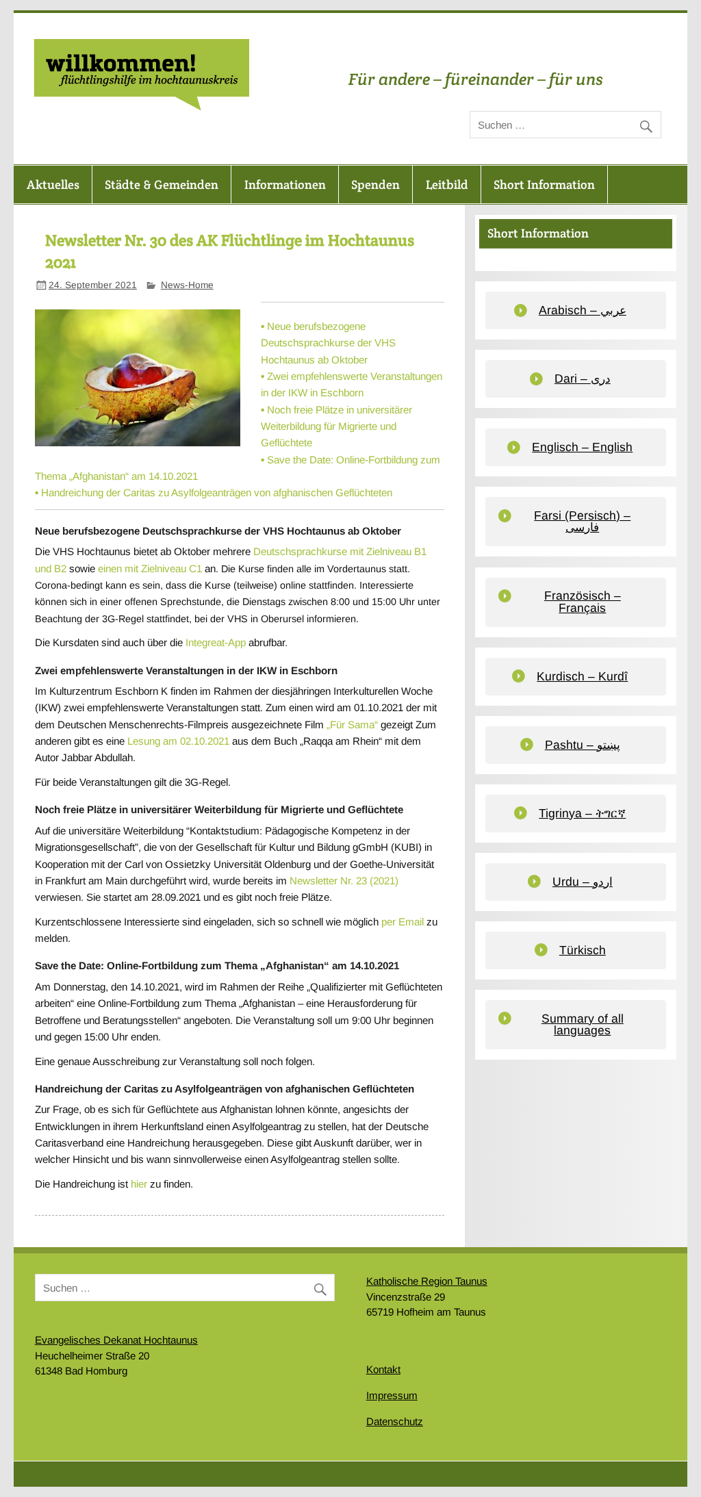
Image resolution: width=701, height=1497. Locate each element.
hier (139, 1184)
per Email (402, 921)
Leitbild (447, 184)
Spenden (375, 184)
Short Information (544, 184)
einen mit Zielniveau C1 (150, 568)
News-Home (187, 285)
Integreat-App (216, 642)
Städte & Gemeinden (161, 184)
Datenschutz (394, 1421)
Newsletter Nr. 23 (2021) (344, 880)
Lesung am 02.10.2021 (178, 741)
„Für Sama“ (352, 724)
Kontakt (383, 1369)
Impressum (392, 1395)
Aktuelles (53, 184)
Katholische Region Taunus (426, 1281)
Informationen (285, 184)
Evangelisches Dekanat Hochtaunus (116, 1340)
